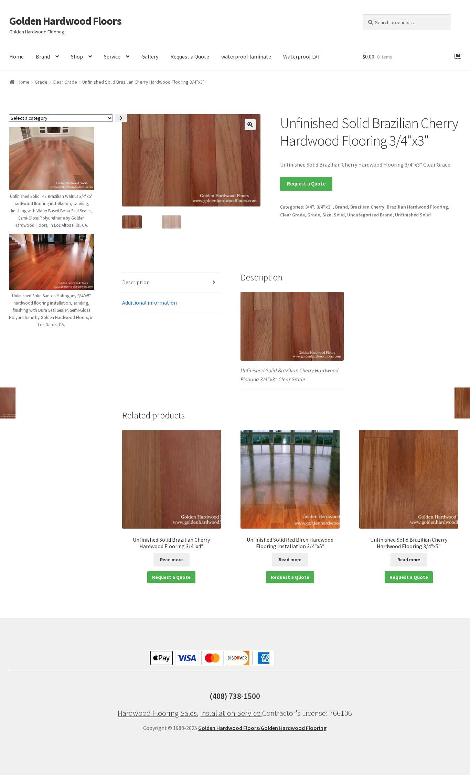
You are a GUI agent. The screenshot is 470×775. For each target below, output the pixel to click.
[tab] (171, 283)
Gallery (149, 56)
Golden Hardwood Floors (65, 21)
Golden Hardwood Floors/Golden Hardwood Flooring (262, 727)
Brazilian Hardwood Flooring (417, 207)
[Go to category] (121, 118)
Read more (171, 559)
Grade (41, 82)
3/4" (309, 207)
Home (16, 56)
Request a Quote (189, 56)
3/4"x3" (325, 207)
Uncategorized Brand (370, 215)
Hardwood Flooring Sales (157, 713)
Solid (339, 215)
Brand (43, 56)
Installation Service (231, 713)
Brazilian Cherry (367, 207)
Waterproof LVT (302, 56)
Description (136, 282)
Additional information (149, 302)
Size (326, 215)
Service (112, 56)
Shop (77, 56)
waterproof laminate (246, 56)
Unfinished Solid (413, 215)
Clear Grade (65, 82)
